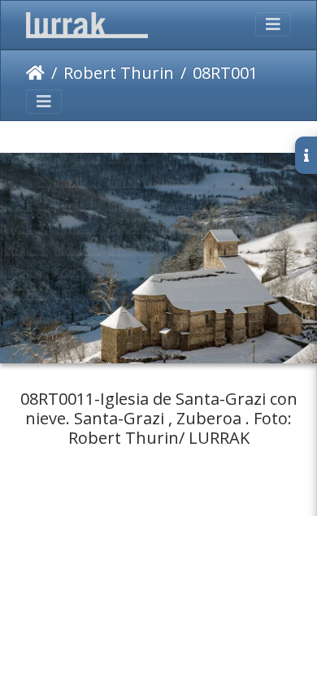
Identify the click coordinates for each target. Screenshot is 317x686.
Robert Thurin (118, 73)
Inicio (35, 73)
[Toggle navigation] (273, 24)
